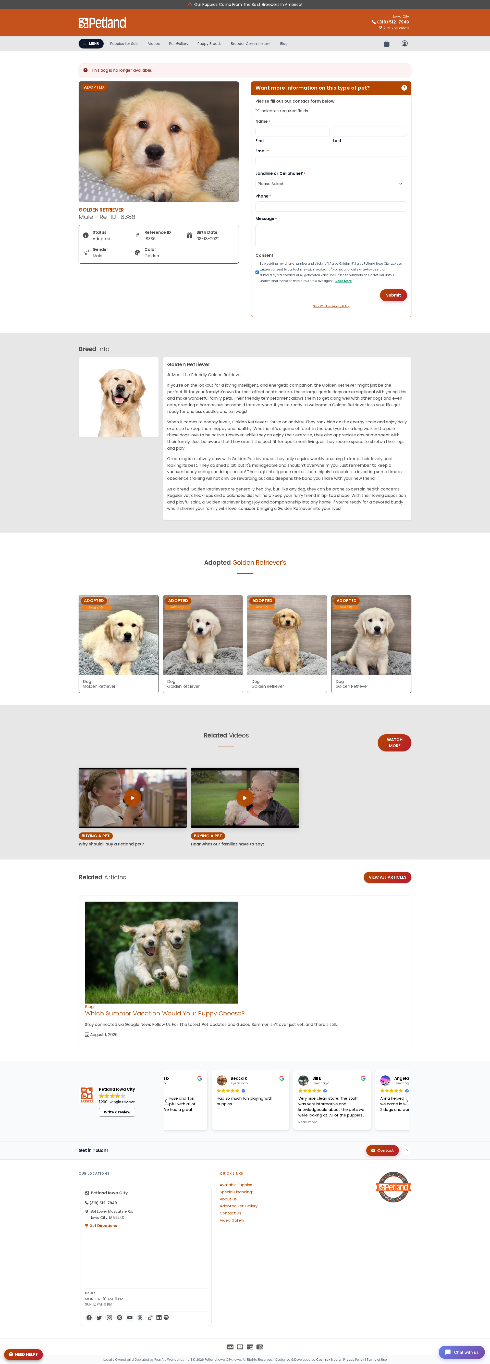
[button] (407, 1101)
